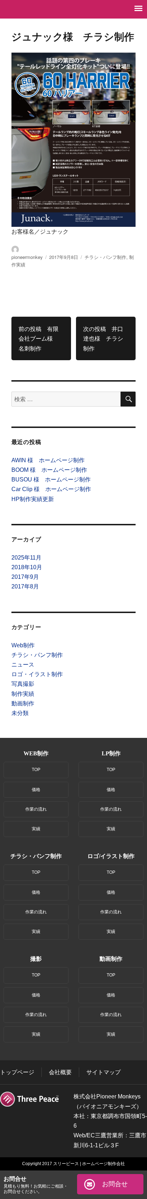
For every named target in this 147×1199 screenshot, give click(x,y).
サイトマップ (103, 1072)
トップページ (17, 1072)
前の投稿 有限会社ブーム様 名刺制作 (39, 338)
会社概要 (60, 1072)
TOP (36, 769)
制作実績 (22, 694)
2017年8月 (25, 586)
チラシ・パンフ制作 (105, 257)
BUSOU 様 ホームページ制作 (51, 479)
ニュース (22, 665)
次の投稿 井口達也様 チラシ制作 (103, 338)
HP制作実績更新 (32, 499)
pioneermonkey (27, 257)
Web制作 (23, 645)
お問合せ (115, 1184)
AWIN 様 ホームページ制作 (48, 460)
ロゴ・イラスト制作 (37, 674)
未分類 (20, 713)
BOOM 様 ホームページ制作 (49, 470)
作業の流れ (36, 809)
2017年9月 (25, 577)
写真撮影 (22, 684)
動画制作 (22, 703)
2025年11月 (26, 558)
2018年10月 (26, 567)
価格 (36, 789)
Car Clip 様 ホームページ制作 (51, 489)
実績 (36, 828)
